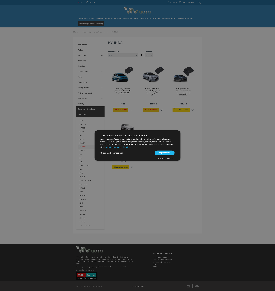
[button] (111, 153)
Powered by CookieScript (166, 158)
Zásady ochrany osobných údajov (118, 147)
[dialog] (137, 145)
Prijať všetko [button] (164, 153)
